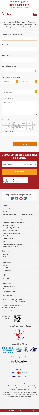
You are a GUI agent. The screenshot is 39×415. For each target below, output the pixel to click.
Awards (5, 212)
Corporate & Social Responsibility (13, 220)
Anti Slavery (6, 281)
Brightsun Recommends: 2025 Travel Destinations (18, 214)
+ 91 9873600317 (7, 318)
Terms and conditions (9, 286)
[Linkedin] (25, 198)
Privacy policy (7, 283)
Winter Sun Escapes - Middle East (13, 244)
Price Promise (7, 262)
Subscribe (19, 172)
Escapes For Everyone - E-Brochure (13, 222)
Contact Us (6, 257)
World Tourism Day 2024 (10, 247)
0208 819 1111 (19, 5)
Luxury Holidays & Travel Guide (12, 228)
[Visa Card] (13, 372)
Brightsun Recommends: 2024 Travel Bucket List (18, 217)
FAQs (4, 260)
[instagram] (16, 198)
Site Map (5, 265)
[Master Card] (19, 372)
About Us (5, 254)
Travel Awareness (8, 268)
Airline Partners (8, 209)
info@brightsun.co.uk (12, 311)
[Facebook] (12, 198)
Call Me (25, 144)
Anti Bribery (6, 278)
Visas (4, 241)
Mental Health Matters (10, 230)
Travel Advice (7, 270)
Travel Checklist (8, 239)
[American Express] (24, 372)
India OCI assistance (9, 225)
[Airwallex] (19, 361)
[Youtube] (21, 198)
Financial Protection (9, 289)
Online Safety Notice (9, 292)
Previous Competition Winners (12, 233)
